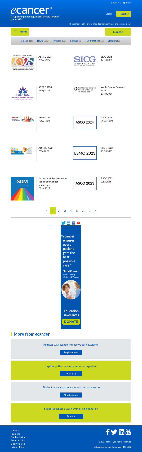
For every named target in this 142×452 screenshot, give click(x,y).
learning (112, 40)
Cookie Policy (18, 437)
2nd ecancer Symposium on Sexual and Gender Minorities (52, 181)
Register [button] (124, 13)
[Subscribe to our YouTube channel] (78, 223)
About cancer (71, 395)
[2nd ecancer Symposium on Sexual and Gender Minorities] (22, 184)
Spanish (127, 2)
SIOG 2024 (106, 56)
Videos (24, 40)
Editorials (74, 40)
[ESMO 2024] (22, 123)
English (115, 2)
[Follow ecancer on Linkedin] (121, 431)
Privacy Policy (18, 446)
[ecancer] (32, 9)
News (40, 40)
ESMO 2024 (44, 117)
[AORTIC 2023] (22, 154)
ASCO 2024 (106, 117)
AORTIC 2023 (45, 148)
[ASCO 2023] (85, 184)
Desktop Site (18, 443)
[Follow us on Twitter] (63, 223)
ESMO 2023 (107, 148)
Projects (15, 433)
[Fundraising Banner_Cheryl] (71, 276)
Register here (71, 352)
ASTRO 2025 (45, 56)
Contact (15, 430)
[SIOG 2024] (85, 63)
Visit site (71, 373)
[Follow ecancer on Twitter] (114, 431)
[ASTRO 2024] (22, 93)
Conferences (93, 40)
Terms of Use (18, 440)
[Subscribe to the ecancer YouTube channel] (128, 431)
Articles (57, 40)
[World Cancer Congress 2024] (85, 93)
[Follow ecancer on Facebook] (108, 431)
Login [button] (108, 13)
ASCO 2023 (106, 178)
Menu (23, 31)
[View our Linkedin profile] (68, 223)
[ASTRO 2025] (22, 63)
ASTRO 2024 (45, 87)
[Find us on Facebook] (73, 223)
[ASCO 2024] (85, 123)
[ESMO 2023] (85, 154)
